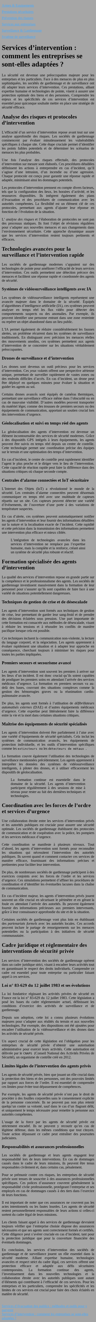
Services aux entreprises (18, 24)
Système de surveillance (18, 37)
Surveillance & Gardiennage (22, 30)
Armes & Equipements (18, 5)
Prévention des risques (17, 18)
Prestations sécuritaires (17, 12)
